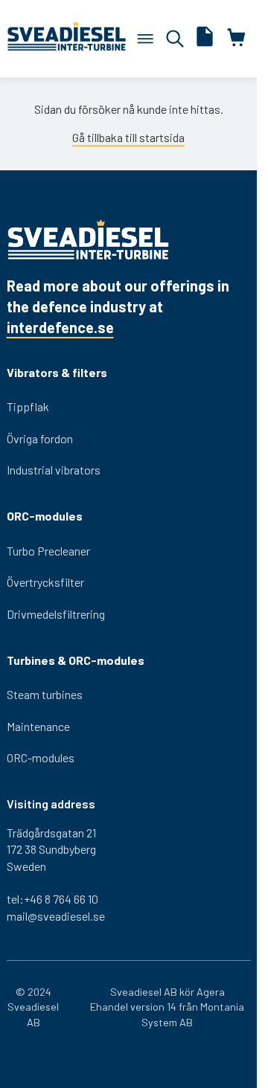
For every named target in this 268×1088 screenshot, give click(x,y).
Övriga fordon (40, 438)
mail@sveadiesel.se (56, 916)
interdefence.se (60, 327)
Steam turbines (45, 694)
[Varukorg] (145, 39)
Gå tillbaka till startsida (128, 137)
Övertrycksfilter (45, 582)
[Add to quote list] (205, 38)
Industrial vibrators (53, 470)
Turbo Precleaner (48, 551)
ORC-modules (40, 757)
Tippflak (28, 406)
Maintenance (38, 726)
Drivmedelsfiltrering (56, 614)
